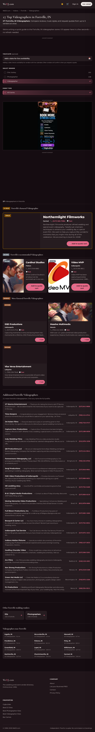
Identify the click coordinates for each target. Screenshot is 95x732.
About (52, 683)
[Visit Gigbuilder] (47, 126)
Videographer (12, 81)
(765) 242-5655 (57, 330)
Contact (53, 690)
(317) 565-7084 (59, 221)
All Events (11, 92)
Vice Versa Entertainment (18, 366)
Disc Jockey (11, 72)
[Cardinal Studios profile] (13, 276)
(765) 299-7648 (12, 372)
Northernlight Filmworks (63, 217)
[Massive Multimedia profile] (70, 312)
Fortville (23, 11)
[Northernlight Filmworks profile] (21, 231)
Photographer (12, 77)
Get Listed (86, 4)
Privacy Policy (55, 693)
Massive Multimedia (60, 324)
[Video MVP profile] (58, 276)
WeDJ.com (6, 11)
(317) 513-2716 (12, 330)
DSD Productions (13, 324)
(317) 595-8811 (78, 268)
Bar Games (7, 717)
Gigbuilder (7, 704)
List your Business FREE (59, 686)
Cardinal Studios (35, 262)
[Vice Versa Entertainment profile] (25, 354)
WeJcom (8, 4)
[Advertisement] (47, 44)
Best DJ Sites (8, 707)
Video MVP (77, 262)
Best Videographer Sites (12, 714)
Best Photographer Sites (12, 711)
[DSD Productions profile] (25, 312)
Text (69, 221)
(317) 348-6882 (33, 268)
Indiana (15, 11)
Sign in (75, 4)
